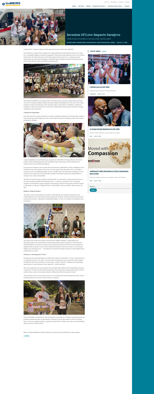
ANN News (113, 2)
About (74, 6)
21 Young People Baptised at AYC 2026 (105, 129)
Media (88, 6)
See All (104, 51)
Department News (99, 6)
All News (81, 6)
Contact (127, 6)
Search (121, 2)
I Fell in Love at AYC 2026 (99, 87)
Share (27, 336)
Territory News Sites (115, 6)
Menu (128, 2)
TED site (106, 2)
